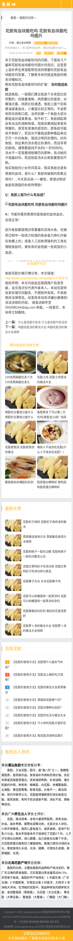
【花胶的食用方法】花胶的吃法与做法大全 (39, 715)
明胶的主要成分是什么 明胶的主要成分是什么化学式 (19, 417)
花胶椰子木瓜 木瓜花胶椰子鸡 (42, 581)
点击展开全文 (36, 263)
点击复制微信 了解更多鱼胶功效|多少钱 (36, 935)
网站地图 (34, 921)
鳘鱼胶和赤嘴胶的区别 (19, 482)
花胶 (4, 843)
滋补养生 (54, 921)
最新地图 (44, 921)
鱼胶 (13, 17)
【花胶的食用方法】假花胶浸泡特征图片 (37, 735)
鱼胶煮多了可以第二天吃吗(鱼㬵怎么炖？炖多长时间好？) (52, 417)
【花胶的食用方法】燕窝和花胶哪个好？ (37, 699)
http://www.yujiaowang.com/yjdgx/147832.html (38, 278)
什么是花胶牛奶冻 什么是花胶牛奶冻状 (42, 322)
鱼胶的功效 (26, 17)
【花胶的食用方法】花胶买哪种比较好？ (37, 707)
